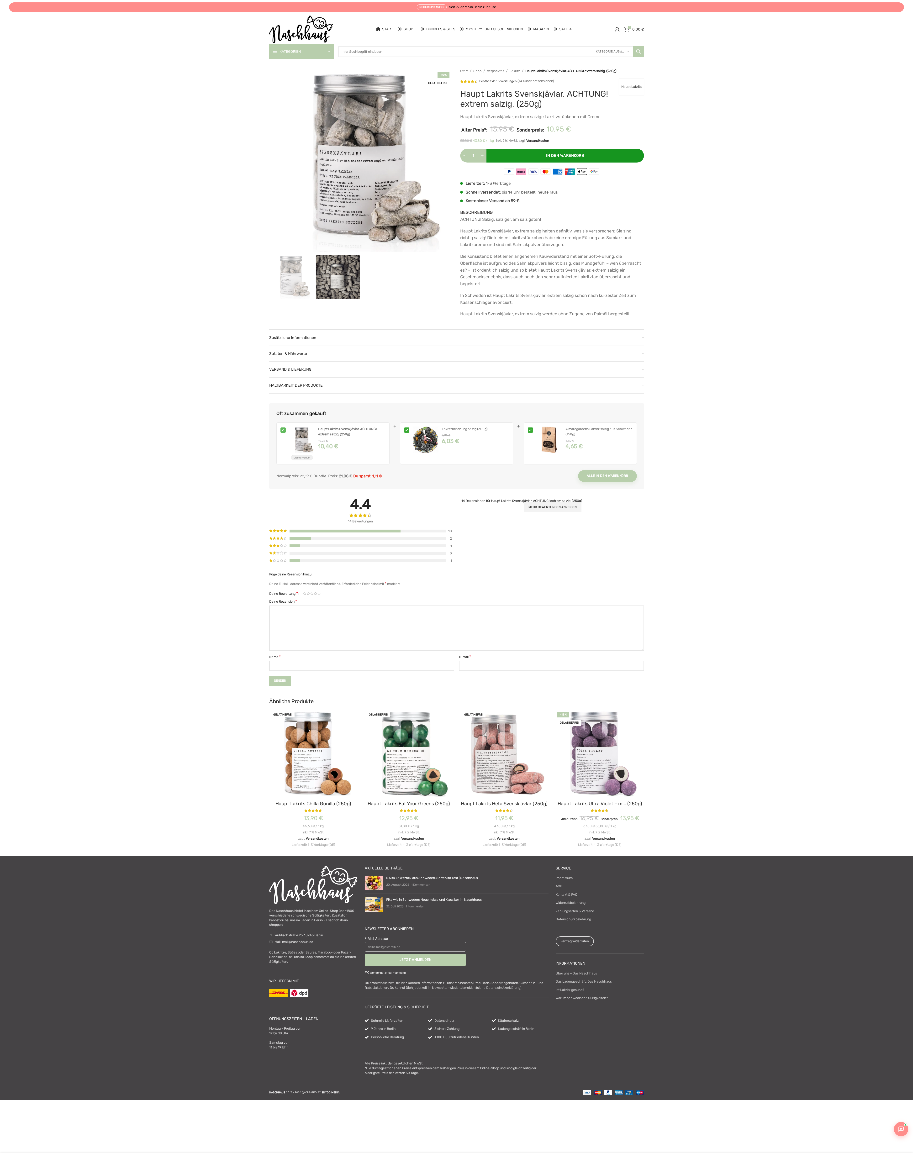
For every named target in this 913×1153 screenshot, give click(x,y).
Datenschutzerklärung (503, 988)
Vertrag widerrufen (574, 941)
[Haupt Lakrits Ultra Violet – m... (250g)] (600, 754)
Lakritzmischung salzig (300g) (465, 429)
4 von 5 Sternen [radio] (315, 593)
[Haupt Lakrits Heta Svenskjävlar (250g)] (504, 754)
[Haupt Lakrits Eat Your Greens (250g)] (409, 754)
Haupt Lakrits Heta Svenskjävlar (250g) (504, 803)
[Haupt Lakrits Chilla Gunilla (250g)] (313, 754)
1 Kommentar (420, 884)
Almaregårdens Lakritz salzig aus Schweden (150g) (598, 431)
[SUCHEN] (638, 51)
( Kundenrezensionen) (535, 81)
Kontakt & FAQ (566, 895)
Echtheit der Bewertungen (498, 81)
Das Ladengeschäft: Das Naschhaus (584, 981)
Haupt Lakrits (631, 87)
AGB (559, 886)
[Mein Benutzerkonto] (617, 29)
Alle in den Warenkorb (607, 476)
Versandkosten (537, 141)
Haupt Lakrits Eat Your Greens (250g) (409, 803)
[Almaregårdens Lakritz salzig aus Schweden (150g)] (549, 440)
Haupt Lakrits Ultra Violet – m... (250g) (600, 803)
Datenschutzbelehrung (573, 919)
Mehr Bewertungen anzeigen (552, 507)
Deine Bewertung (283, 593)
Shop (477, 71)
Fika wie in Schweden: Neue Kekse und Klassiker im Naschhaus (434, 900)
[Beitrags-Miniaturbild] (374, 883)
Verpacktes (495, 71)
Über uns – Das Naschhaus (576, 973)
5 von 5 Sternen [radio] (319, 593)
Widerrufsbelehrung (571, 903)
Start (464, 71)
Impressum (564, 878)
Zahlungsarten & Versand (575, 911)
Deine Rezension (283, 601)
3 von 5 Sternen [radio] (312, 593)
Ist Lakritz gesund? (570, 990)
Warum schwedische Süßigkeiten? (582, 998)
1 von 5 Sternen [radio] (304, 593)
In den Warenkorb (565, 155)
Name (275, 656)
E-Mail (465, 656)
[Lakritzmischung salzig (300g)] (425, 440)
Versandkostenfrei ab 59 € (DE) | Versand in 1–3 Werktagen (460, 7)
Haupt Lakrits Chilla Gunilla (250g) (313, 803)
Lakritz (515, 71)
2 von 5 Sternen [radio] (308, 593)
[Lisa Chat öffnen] (901, 1129)
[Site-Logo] (301, 29)
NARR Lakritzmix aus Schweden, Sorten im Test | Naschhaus (432, 878)
